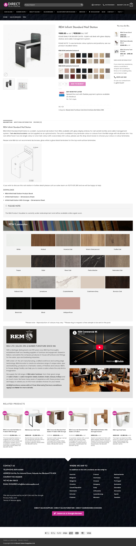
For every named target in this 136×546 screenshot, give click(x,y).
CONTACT (110, 12)
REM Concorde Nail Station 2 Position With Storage (12, 431)
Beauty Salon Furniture (73, 110)
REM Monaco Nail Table (32, 430)
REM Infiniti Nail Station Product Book (19, 193)
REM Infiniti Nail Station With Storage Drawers (99, 431)
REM (24, 17)
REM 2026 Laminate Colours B (69, 66)
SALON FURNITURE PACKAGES (66, 12)
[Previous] (7, 51)
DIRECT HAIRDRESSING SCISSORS (89, 508)
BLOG (103, 12)
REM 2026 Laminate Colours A (69, 50)
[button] (125, 5)
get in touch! (120, 83)
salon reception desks (28, 377)
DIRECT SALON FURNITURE (64, 508)
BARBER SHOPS (21, 12)
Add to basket (77, 84)
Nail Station (97, 110)
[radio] (61, 55)
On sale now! (95, 12)
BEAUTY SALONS (35, 12)
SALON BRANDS (48, 12)
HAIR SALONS (8, 12)
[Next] (52, 51)
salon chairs (13, 377)
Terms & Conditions (10, 540)
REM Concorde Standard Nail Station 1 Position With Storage (56, 431)
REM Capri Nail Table (119, 430)
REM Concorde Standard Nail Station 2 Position (78, 431)
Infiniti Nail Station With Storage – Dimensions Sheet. (25, 200)
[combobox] (53, 5)
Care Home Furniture (86, 110)
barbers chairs (43, 377)
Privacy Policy (8, 498)
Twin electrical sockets (18, 133)
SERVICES (82, 12)
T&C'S (120, 12)
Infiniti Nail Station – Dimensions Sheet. (20, 197)
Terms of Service (9, 500)
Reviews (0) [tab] (37, 122)
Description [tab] (7, 122)
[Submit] (81, 5)
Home (5, 17)
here (17, 388)
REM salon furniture (35, 374)
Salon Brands (15, 17)
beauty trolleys (56, 377)
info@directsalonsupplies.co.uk (28, 484)
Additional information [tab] (23, 122)
